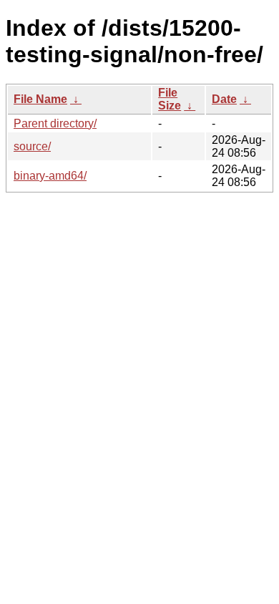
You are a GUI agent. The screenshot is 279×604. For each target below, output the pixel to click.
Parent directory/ (55, 123)
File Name (40, 99)
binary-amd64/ (50, 176)
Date (224, 99)
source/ (32, 146)
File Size (169, 99)
